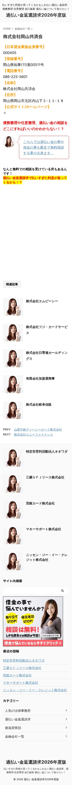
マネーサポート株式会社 (43, 529)
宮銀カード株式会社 (40, 503)
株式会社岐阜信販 (39, 404)
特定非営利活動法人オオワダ (47, 451)
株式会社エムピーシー (42, 301)
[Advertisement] (36, 232)
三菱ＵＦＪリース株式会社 (45, 477)
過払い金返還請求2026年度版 (36, 15)
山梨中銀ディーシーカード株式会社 (38, 429)
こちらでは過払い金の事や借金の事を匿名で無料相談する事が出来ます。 (43, 147)
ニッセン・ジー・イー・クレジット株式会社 (35, 690)
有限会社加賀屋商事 (40, 378)
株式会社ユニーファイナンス (33, 434)
